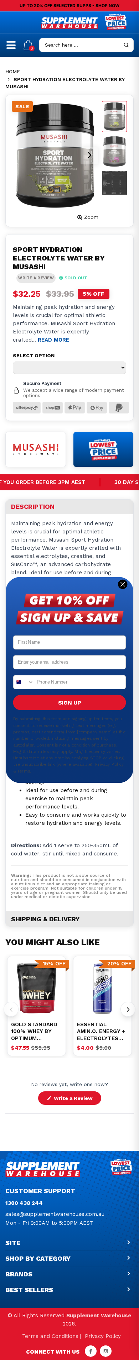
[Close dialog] (123, 584)
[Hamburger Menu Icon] (11, 48)
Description (33, 506)
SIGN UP (69, 702)
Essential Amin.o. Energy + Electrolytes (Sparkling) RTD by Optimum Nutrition (101, 1031)
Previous (11, 1009)
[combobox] (23, 682)
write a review (36, 278)
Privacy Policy (103, 1336)
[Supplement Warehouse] (69, 23)
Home (12, 71)
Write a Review (76, 1100)
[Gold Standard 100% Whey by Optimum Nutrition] (36, 988)
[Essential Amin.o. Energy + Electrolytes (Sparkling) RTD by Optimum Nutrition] (102, 988)
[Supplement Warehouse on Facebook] (91, 1351)
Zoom (91, 217)
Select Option (34, 355)
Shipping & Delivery (45, 919)
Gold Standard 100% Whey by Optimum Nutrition (34, 1031)
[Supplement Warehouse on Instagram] (106, 1351)
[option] (36, 988)
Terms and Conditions (50, 1336)
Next (127, 1009)
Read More (53, 340)
